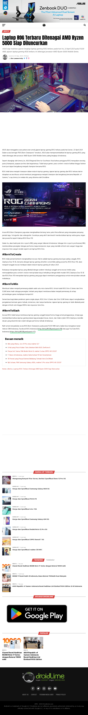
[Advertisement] (44, 130)
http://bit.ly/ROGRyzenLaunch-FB (50, 329)
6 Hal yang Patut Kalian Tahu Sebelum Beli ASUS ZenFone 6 (29, 347)
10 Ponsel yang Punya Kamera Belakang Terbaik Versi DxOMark (30, 358)
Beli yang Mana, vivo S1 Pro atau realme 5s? (23, 344)
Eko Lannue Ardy (17, 58)
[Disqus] (44, 403)
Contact (34, 694)
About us (25, 694)
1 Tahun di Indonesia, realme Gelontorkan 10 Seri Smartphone (29, 355)
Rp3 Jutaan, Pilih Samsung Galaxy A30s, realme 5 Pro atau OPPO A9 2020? (34, 362)
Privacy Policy (61, 694)
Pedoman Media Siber (46, 694)
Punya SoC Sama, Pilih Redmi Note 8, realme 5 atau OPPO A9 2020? (32, 351)
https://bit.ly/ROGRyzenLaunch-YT (22, 331)
